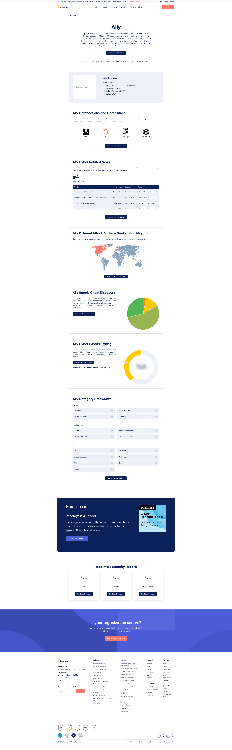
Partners (133, 7)
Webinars (166, 672)
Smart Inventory (97, 672)
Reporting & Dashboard (100, 687)
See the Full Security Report (83, 362)
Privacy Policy (129, 742)
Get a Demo (168, 7)
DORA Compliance (126, 684)
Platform (96, 7)
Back (74, 15)
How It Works (124, 690)
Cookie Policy (149, 742)
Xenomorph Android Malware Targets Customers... (90, 197)
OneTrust (150, 696)
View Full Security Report (116, 52)
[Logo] (63, 7)
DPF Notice (139, 742)
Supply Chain (117, 61)
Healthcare (123, 708)
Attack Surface (106, 61)
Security (158, 742)
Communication (98, 675)
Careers (149, 666)
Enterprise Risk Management (129, 668)
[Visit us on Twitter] (168, 736)
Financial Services (125, 705)
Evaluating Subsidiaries (127, 680)
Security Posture (128, 61)
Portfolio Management (99, 695)
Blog (166, 1)
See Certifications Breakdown (116, 146)
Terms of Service (169, 742)
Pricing (114, 7)
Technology (124, 711)
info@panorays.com (64, 669)
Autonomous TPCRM (126, 687)
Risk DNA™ (123, 693)
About (140, 7)
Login (172, 1)
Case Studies (167, 669)
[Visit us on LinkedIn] (163, 736)
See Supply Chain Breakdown (83, 313)
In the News (150, 672)
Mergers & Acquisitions (127, 674)
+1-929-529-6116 (79, 669)
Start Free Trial (154, 7)
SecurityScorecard (152, 689)
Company (150, 663)
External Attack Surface (100, 666)
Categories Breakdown (142, 61)
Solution (105, 7)
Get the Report (77, 538)
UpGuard (150, 686)
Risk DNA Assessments (99, 663)
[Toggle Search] (161, 2)
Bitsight (149, 692)
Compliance (86, 61)
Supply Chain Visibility (127, 671)
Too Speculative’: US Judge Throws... (86, 192)
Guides (165, 666)
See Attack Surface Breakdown (116, 276)
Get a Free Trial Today (116, 638)
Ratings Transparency (126, 696)
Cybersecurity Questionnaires (102, 669)
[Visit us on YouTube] (172, 736)
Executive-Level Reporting (128, 677)
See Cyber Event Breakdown (116, 217)
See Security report (84, 594)
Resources (122, 7)
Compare (150, 683)
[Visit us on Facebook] (159, 736)
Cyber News (95, 61)
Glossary (165, 691)
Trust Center (96, 703)
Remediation (96, 678)
